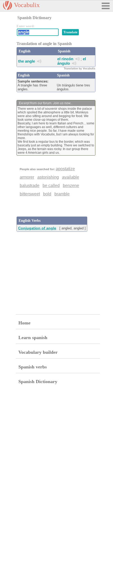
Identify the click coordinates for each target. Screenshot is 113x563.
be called (51, 185)
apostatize (65, 169)
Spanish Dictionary (37, 381)
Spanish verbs (32, 366)
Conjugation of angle (37, 228)
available (70, 177)
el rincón (65, 59)
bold (47, 194)
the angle (26, 61)
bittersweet (30, 194)
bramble (62, 194)
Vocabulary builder (38, 352)
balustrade (29, 185)
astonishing (48, 177)
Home (24, 322)
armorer (27, 177)
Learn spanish (32, 337)
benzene (71, 185)
